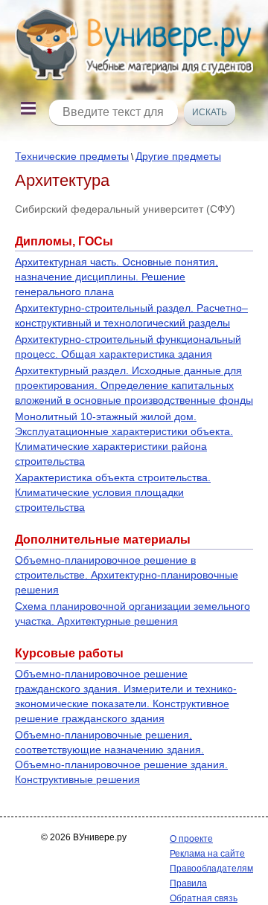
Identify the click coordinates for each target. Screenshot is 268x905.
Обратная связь (203, 898)
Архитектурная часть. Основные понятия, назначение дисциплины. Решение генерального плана (116, 276)
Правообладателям (211, 868)
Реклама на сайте (207, 853)
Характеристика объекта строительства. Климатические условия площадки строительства (113, 492)
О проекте (191, 839)
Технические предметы (72, 156)
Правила (188, 883)
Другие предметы (178, 156)
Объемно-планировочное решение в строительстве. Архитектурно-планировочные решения (126, 575)
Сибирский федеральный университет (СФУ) (125, 209)
